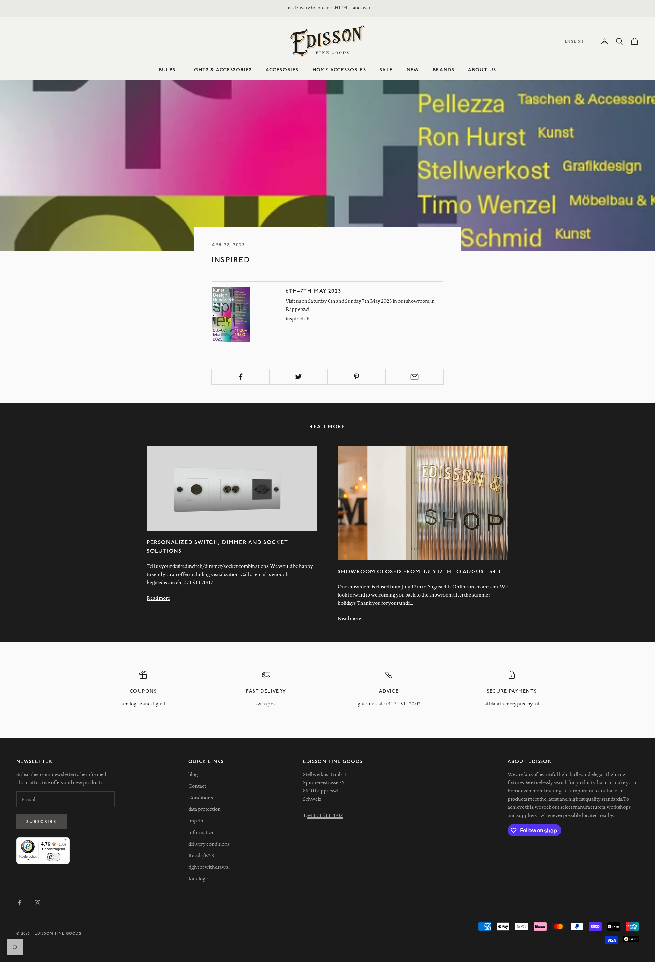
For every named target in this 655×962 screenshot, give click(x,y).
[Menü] (65, 841)
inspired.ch (298, 318)
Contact (197, 785)
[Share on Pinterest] (356, 376)
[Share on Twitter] (298, 376)
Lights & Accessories (220, 69)
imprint (196, 820)
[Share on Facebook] (240, 376)
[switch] (53, 857)
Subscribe (41, 821)
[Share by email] (414, 376)
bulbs (167, 69)
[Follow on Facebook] (19, 902)
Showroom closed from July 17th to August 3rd (419, 571)
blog (193, 774)
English (574, 41)
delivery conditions (209, 844)
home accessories (339, 69)
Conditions (200, 797)
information (201, 832)
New (413, 69)
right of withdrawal (209, 867)
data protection (204, 809)
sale (386, 69)
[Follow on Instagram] (37, 902)
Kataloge (198, 878)
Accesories (282, 69)
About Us (482, 69)
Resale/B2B (201, 855)
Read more (158, 597)
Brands (443, 69)
